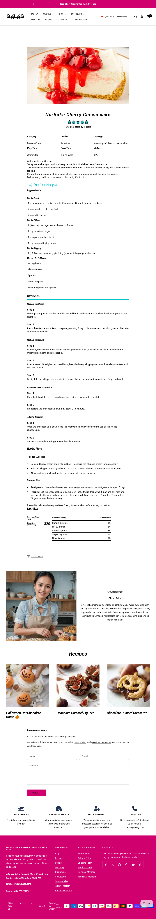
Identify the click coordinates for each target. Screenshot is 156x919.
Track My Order (85, 867)
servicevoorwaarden (101, 742)
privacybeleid (80, 742)
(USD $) (108, 16)
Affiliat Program (62, 886)
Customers (60, 872)
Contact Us (60, 876)
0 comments (37, 556)
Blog (57, 853)
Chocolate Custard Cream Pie (127, 713)
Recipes (48, 19)
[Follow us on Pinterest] (126, 864)
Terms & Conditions (87, 876)
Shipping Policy (85, 863)
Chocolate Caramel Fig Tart (75, 713)
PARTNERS (76, 14)
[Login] (141, 16)
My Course (62, 19)
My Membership (79, 19)
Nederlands (122, 17)
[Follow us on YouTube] (133, 864)
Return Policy (84, 853)
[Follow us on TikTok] (140, 864)
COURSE (47, 14)
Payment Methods (86, 872)
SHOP (61, 14)
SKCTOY (34, 14)
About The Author (63, 890)
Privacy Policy (84, 858)
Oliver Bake (114, 598)
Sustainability (61, 881)
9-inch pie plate (35, 281)
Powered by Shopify (52, 906)
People (58, 863)
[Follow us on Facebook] (105, 864)
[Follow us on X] (112, 864)
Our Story (59, 867)
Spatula (31, 275)
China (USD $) (10, 906)
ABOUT (34, 19)
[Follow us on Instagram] (119, 864)
